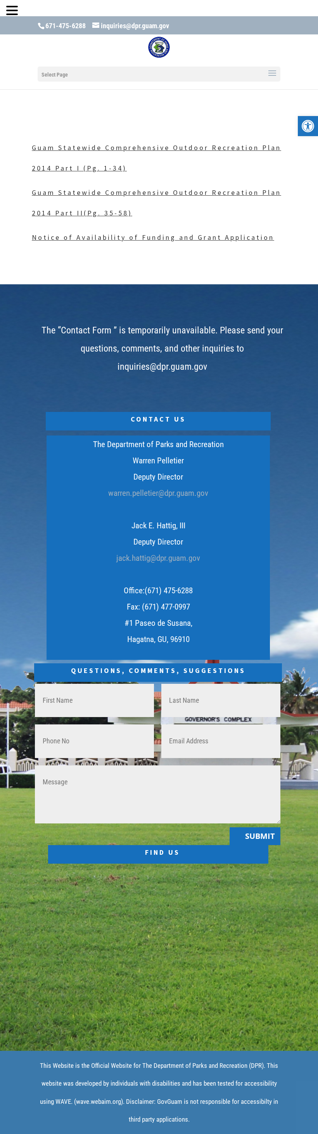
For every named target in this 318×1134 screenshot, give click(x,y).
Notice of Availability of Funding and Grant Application (153, 237)
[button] (308, 126)
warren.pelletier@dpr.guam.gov (158, 493)
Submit (260, 836)
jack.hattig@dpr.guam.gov (158, 558)
